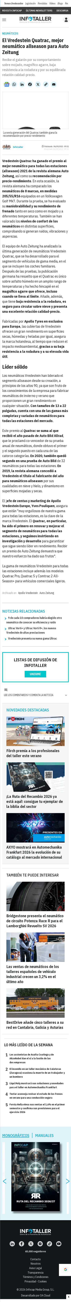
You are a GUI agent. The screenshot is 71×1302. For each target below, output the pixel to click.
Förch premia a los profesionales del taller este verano (32, 753)
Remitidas (42, 3)
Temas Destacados (13, 3)
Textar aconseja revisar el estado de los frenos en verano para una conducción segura (34, 1095)
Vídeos (52, 3)
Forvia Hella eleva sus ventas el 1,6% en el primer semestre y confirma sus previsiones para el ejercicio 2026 (35, 1108)
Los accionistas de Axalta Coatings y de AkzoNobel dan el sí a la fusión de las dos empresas (30, 1058)
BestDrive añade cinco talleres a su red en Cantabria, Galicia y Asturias (35, 1025)
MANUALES (44, 1135)
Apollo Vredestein (28, 593)
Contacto (35, 1259)
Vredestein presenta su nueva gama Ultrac (32, 638)
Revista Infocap (12, 10)
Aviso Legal (35, 1268)
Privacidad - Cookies (35, 1281)
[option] (36, 1176)
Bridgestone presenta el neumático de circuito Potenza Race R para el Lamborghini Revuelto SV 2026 (35, 920)
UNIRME (35, 674)
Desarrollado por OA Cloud (35, 1295)
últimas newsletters (39, 10)
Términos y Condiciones (35, 1277)
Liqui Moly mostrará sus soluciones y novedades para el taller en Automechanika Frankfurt (35, 1085)
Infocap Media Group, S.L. (40, 1289)
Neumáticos (10, 33)
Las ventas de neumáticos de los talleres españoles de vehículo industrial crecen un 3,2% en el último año (32, 974)
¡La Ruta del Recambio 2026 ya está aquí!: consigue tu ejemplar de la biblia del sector (34, 801)
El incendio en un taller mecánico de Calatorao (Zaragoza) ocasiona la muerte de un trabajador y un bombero (35, 1072)
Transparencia (35, 1272)
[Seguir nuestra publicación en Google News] (6, 84)
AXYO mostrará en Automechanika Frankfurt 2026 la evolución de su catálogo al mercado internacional (34, 852)
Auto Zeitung (46, 593)
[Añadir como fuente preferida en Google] (65, 1270)
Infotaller (18, 147)
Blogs (60, 3)
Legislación (30, 3)
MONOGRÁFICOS (15, 1135)
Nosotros (36, 1263)
